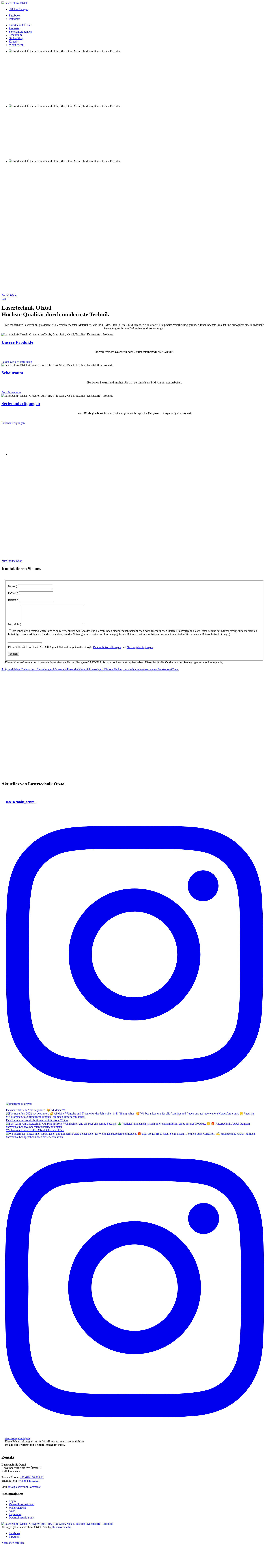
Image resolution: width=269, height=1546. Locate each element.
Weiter (13, 295)
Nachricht (15, 624)
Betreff (13, 599)
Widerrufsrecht (17, 1507)
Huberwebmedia (61, 1527)
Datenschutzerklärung (21, 1517)
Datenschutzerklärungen (107, 647)
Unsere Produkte (17, 342)
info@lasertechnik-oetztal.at (24, 1486)
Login (12, 1501)
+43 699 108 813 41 (32, 1477)
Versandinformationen (21, 1504)
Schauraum (12, 372)
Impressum (15, 1514)
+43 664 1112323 (28, 1480)
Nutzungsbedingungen (140, 647)
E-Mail (13, 593)
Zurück (5, 295)
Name (12, 586)
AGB (12, 1510)
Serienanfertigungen (20, 403)
